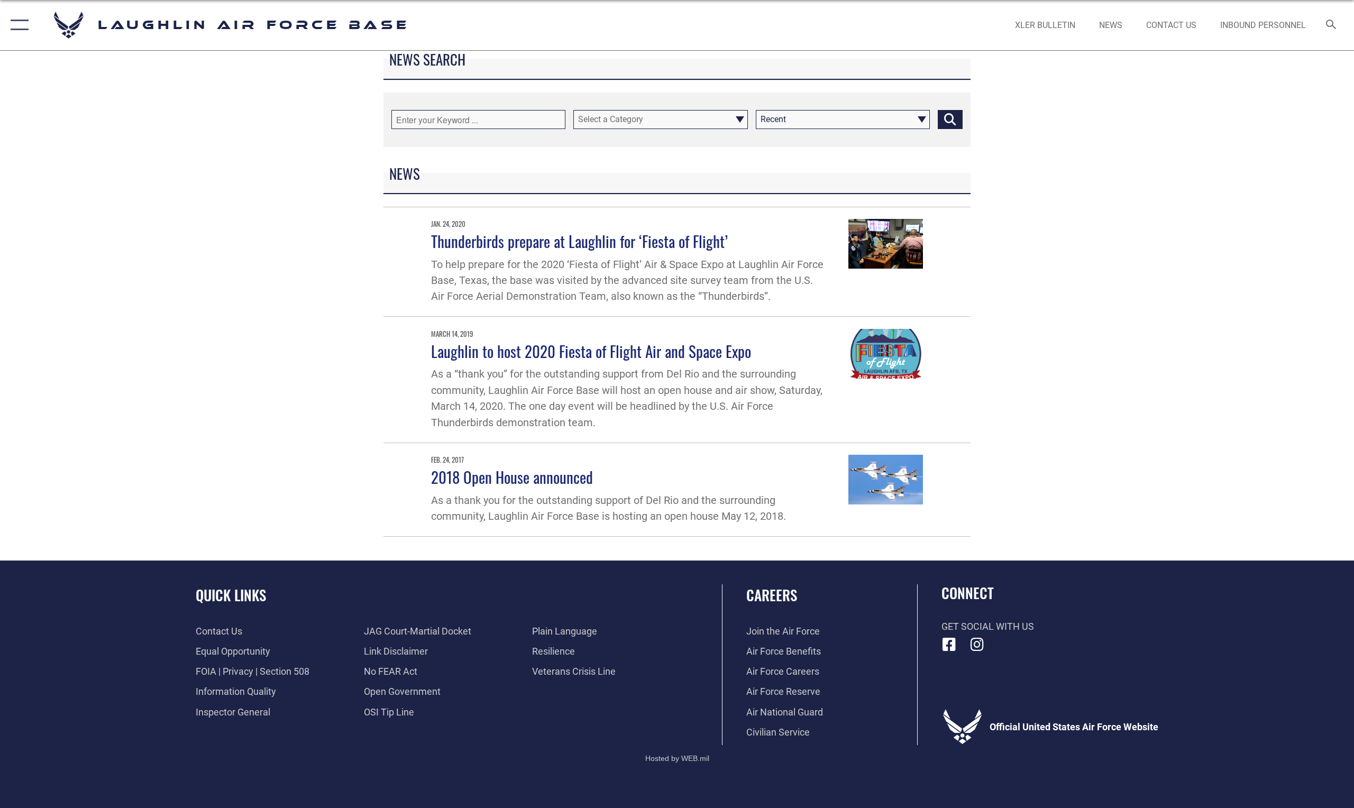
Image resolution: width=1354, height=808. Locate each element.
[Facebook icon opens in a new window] (949, 645)
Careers (771, 594)
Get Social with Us (987, 626)
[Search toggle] (1331, 25)
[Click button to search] (950, 119)
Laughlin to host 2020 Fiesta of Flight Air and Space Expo (591, 350)
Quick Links (231, 594)
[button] (17, 25)
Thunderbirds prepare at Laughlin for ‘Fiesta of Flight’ (579, 240)
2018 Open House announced (512, 476)
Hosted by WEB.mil (677, 758)
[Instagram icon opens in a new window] (977, 645)
